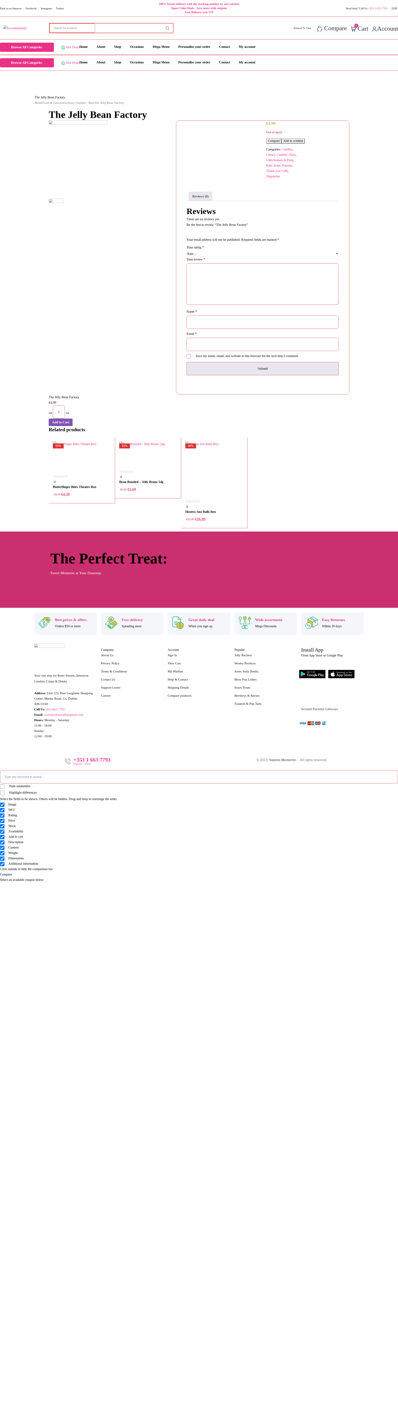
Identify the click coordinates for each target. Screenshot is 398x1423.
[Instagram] (318, 697)
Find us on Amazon (11, 8)
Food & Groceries (54, 102)
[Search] (167, 28)
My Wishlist (175, 671)
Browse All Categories (26, 47)
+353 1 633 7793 (377, 8)
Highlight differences (22, 792)
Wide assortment (268, 620)
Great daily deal (201, 620)
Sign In (172, 655)
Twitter (60, 8)
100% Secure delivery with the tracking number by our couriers (199, 4)
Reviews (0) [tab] (200, 196)
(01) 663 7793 (55, 709)
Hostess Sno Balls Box (200, 511)
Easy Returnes (333, 620)
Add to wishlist (293, 141)
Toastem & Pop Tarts (247, 703)
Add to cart (82, 527)
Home (38, 102)
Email (192, 333)
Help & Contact (178, 679)
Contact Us (108, 679)
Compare (274, 141)
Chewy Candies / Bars (80, 102)
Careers (106, 695)
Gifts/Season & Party (280, 160)
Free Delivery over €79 (199, 12)
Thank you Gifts (277, 171)
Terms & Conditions (114, 671)
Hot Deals (72, 47)
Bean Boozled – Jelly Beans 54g (141, 482)
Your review (196, 259)
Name (192, 311)
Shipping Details (178, 687)
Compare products (180, 695)
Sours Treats (242, 687)
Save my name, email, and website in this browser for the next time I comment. (247, 356)
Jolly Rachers (243, 655)
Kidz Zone (273, 165)
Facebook (31, 8)
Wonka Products (245, 663)
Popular (287, 165)
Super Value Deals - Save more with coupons (199, 8)
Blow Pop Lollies (245, 679)
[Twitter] (331, 697)
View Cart (174, 663)
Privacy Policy (110, 663)
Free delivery (132, 620)
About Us (107, 655)
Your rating (195, 247)
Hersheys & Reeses (247, 695)
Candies (287, 149)
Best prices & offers (71, 620)
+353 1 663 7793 (91, 760)
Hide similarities (19, 786)
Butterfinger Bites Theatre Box (74, 487)
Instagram (46, 8)
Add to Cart (60, 422)
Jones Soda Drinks (246, 671)
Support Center (110, 687)
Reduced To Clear (302, 28)
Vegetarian (273, 176)
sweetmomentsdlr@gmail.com (63, 714)
